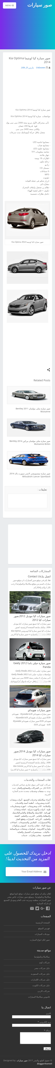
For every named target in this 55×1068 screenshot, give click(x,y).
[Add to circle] (42, 908)
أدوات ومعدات (16, 799)
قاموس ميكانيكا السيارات (39, 996)
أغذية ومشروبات (42, 803)
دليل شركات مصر (42, 968)
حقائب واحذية (34, 825)
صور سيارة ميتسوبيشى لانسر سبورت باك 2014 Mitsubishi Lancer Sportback (30, 475)
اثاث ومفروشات (35, 806)
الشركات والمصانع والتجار (28, 788)
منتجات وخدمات (37, 791)
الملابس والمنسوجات (28, 822)
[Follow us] (37, 908)
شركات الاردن (44, 991)
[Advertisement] (27, 29)
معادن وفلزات (35, 835)
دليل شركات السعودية (40, 973)
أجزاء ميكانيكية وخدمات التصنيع (37, 799)
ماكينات (46, 832)
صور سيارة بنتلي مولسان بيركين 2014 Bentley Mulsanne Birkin (30, 442)
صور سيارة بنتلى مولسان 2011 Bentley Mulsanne (33, 410)
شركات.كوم (44, 962)
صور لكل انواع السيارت (40, 939)
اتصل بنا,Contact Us (39, 576)
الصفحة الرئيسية (43, 922)
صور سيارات (22, 1060)
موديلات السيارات (42, 934)
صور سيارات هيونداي (39, 710)
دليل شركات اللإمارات (40, 979)
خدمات (24, 835)
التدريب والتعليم (28, 815)
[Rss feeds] (32, 908)
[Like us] (48, 908)
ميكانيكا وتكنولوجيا (43, 896)
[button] (48, 370)
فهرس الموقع (44, 928)
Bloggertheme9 (44, 1063)
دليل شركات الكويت (41, 985)
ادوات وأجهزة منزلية (36, 809)
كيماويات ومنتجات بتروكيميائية (22, 828)
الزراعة (38, 819)
